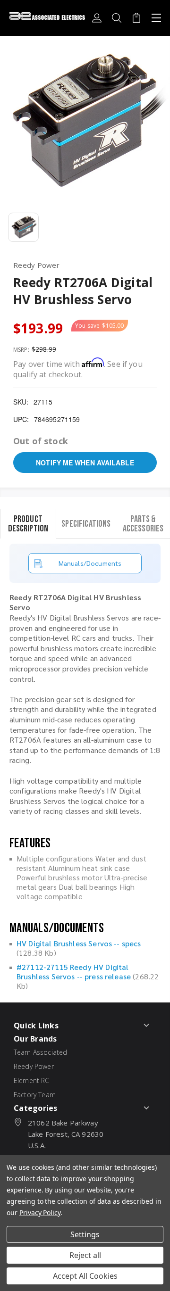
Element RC (32, 1080)
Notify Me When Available (85, 462)
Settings (85, 1234)
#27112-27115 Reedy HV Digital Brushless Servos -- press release (74, 971)
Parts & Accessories (143, 523)
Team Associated (40, 1052)
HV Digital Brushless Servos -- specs (79, 943)
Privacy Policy (39, 1212)
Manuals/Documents (90, 563)
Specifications (85, 523)
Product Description (28, 523)
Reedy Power (34, 1066)
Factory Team (35, 1094)
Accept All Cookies (85, 1276)
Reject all (85, 1255)
